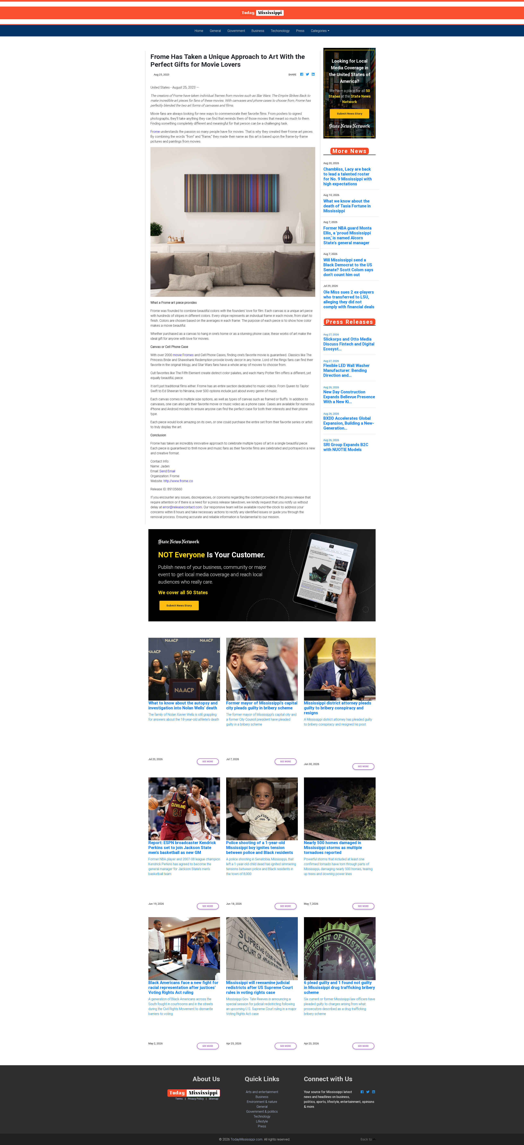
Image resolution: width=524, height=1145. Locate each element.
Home (201, 30)
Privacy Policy (196, 1098)
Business (258, 31)
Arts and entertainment (262, 1092)
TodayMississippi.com (246, 1139)
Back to (367, 1139)
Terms (179, 1098)
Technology (262, 1116)
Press (300, 31)
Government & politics (262, 1111)
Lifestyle (262, 1121)
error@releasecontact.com (182, 507)
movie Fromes (183, 355)
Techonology (280, 31)
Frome (155, 131)
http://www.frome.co (178, 481)
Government (236, 31)
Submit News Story (349, 113)
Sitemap (213, 1098)
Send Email (167, 471)
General (215, 31)
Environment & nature (262, 1102)
